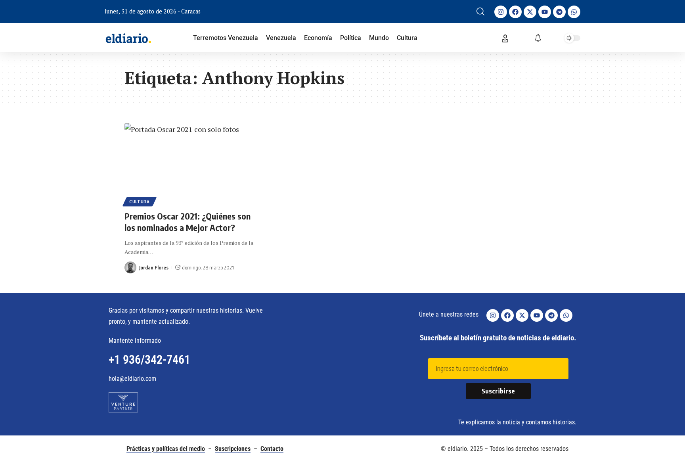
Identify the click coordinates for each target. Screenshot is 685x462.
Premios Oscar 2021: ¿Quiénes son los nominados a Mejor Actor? (187, 221)
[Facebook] (515, 12)
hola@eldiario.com (132, 378)
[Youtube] (544, 12)
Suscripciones (233, 448)
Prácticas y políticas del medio (165, 448)
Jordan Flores (153, 267)
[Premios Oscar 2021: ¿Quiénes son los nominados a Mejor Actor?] (191, 163)
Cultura (139, 201)
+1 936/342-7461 (149, 360)
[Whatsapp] (574, 12)
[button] (480, 11)
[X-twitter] (530, 12)
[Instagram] (500, 12)
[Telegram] (559, 12)
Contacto (271, 448)
